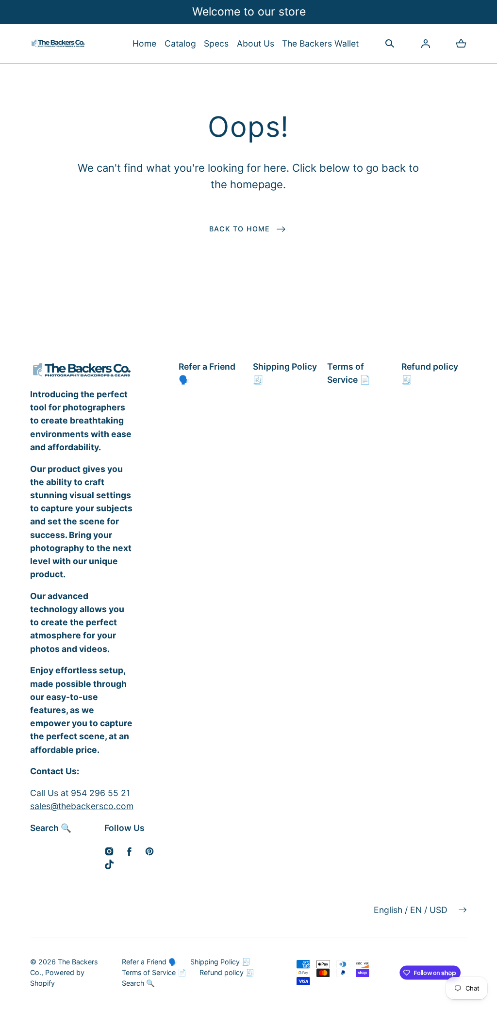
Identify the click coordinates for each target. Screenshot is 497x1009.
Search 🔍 (50, 828)
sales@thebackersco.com (81, 806)
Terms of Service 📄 (348, 373)
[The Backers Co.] (58, 43)
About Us (255, 43)
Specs (216, 43)
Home (144, 43)
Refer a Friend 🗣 (207, 373)
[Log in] (425, 43)
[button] (180, 43)
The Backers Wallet (320, 43)
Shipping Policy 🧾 (285, 373)
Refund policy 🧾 (429, 373)
